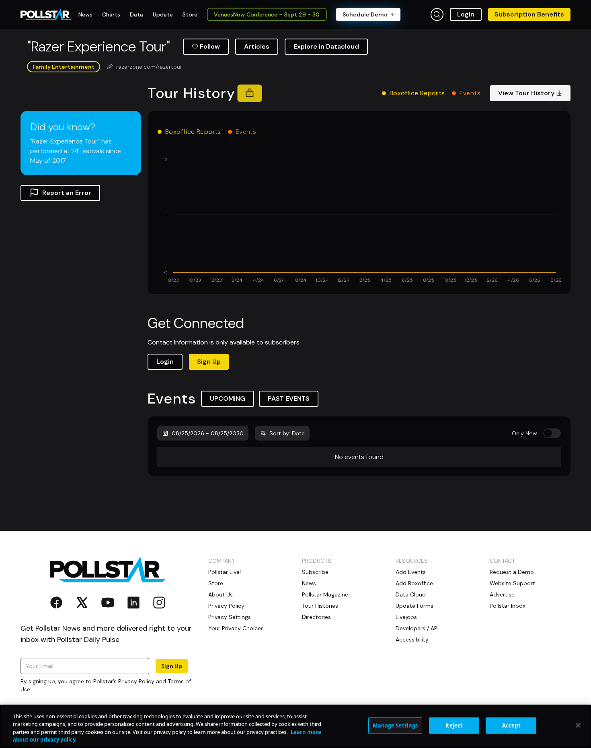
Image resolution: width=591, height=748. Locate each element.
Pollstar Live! (224, 572)
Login (465, 14)
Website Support (512, 583)
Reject (454, 725)
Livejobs (406, 617)
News (309, 583)
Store (215, 583)
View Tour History (526, 93)
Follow (210, 46)
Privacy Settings (229, 617)
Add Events (411, 572)
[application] (359, 220)
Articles (256, 46)
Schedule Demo (365, 14)
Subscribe (315, 572)
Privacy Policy (136, 681)
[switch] (552, 433)
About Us (220, 594)
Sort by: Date (287, 433)
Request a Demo (512, 572)
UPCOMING (227, 398)
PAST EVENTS (289, 398)
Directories (316, 617)
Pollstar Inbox (507, 605)
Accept (511, 725)
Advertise (502, 594)
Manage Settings (395, 725)
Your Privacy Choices (236, 628)
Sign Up (209, 361)
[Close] (578, 725)
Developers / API (417, 628)
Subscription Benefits (529, 14)
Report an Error (66, 193)
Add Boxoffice (414, 583)
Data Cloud (411, 594)
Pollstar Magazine (325, 594)
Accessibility (412, 639)
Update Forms (414, 605)
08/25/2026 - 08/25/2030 (208, 433)
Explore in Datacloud (326, 46)
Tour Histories (320, 605)
